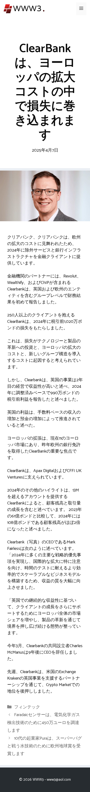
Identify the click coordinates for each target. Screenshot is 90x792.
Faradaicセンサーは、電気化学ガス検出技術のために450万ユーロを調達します (43, 722)
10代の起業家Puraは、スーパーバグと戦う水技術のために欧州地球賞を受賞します (44, 746)
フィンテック (27, 707)
